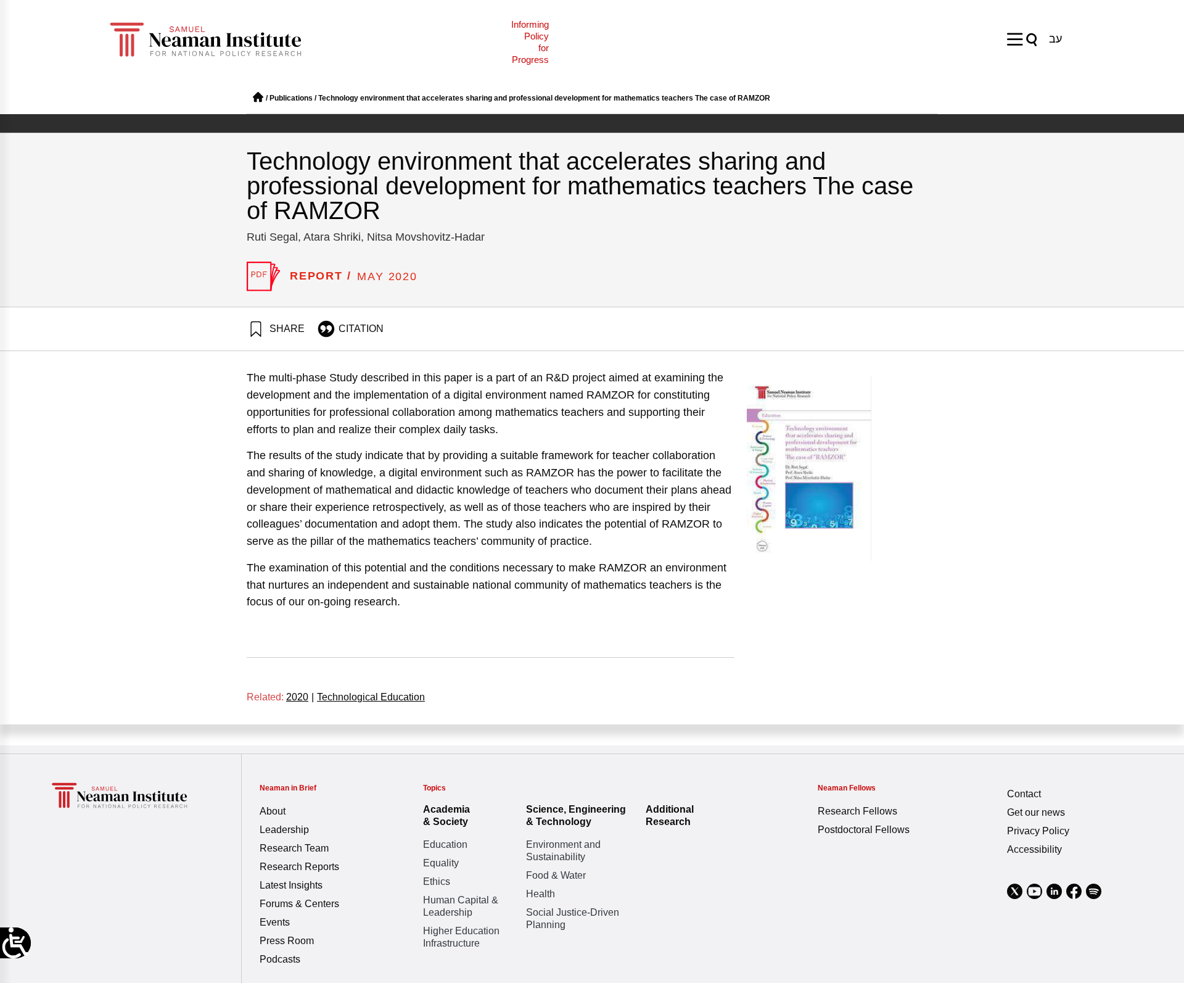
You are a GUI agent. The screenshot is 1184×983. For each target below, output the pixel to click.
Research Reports (299, 866)
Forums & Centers (299, 903)
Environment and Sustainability (563, 850)
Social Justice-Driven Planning (572, 918)
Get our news (1036, 812)
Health (540, 894)
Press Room (287, 940)
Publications (291, 98)
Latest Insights (291, 885)
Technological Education (371, 697)
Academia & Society (446, 815)
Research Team (294, 848)
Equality (441, 863)
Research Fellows (857, 811)
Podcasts (280, 959)
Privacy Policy (1038, 831)
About (273, 811)
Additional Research (670, 815)
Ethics (436, 881)
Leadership (284, 829)
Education (445, 844)
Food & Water (556, 875)
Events (275, 922)
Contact (1024, 794)
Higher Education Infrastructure (461, 937)
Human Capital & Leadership (460, 906)
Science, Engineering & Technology (576, 815)
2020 (300, 697)
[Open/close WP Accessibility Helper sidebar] (15, 942)
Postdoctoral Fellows (864, 829)
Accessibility (1034, 849)
